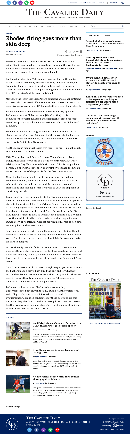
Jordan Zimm (40, 330)
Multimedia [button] (61, 26)
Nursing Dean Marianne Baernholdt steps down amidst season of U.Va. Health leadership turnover (103, 61)
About (30, 422)
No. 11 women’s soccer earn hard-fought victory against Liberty (56, 378)
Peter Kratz (40, 383)
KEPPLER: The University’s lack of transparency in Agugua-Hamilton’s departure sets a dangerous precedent (104, 100)
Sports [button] (18, 26)
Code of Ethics (81, 422)
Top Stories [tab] (93, 35)
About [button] (83, 26)
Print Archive (95, 323)
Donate (102, 3)
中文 (122, 3)
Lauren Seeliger (95, 68)
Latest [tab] (107, 35)
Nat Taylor (92, 127)
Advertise (73, 26)
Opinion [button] (27, 26)
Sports (9, 33)
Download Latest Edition (110, 323)
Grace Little (111, 68)
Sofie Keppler (94, 108)
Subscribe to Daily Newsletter (81, 3)
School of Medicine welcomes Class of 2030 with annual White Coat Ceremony (105, 44)
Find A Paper (33, 425)
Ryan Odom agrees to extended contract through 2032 (56, 351)
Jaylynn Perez (94, 90)
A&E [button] (42, 26)
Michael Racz (94, 50)
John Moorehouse (17, 51)
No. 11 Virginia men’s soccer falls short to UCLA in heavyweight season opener (57, 324)
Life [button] (35, 26)
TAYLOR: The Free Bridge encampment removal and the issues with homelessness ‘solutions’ (103, 119)
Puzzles (50, 26)
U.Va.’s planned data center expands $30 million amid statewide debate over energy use (103, 81)
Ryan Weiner (40, 356)
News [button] (9, 26)
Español (113, 3)
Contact (40, 422)
